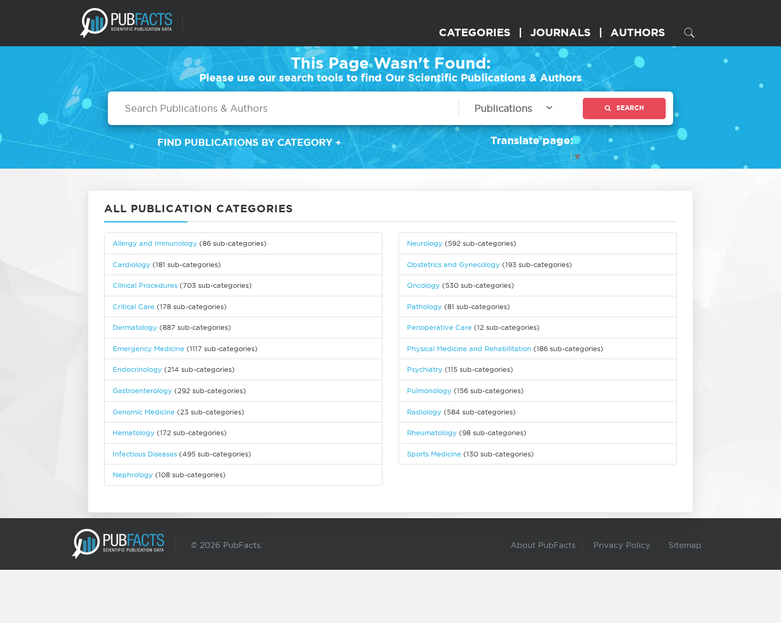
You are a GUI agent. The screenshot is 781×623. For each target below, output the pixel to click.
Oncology (423, 285)
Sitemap (684, 545)
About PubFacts (543, 545)
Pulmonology (429, 390)
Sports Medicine (435, 454)
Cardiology (131, 264)
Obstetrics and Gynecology (453, 264)
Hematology (134, 432)
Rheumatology (432, 432)
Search (630, 107)
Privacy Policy (621, 545)
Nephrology (133, 474)
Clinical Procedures (145, 285)
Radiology (424, 412)
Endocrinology (137, 369)
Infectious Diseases (145, 454)
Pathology (424, 306)
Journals (560, 32)
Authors (637, 32)
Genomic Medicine (144, 412)
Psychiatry (425, 369)
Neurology (425, 243)
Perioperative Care (439, 327)
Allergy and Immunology (155, 243)
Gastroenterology (142, 390)
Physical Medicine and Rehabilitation (469, 348)
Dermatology (135, 327)
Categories (475, 32)
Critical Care (134, 306)
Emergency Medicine (148, 348)
